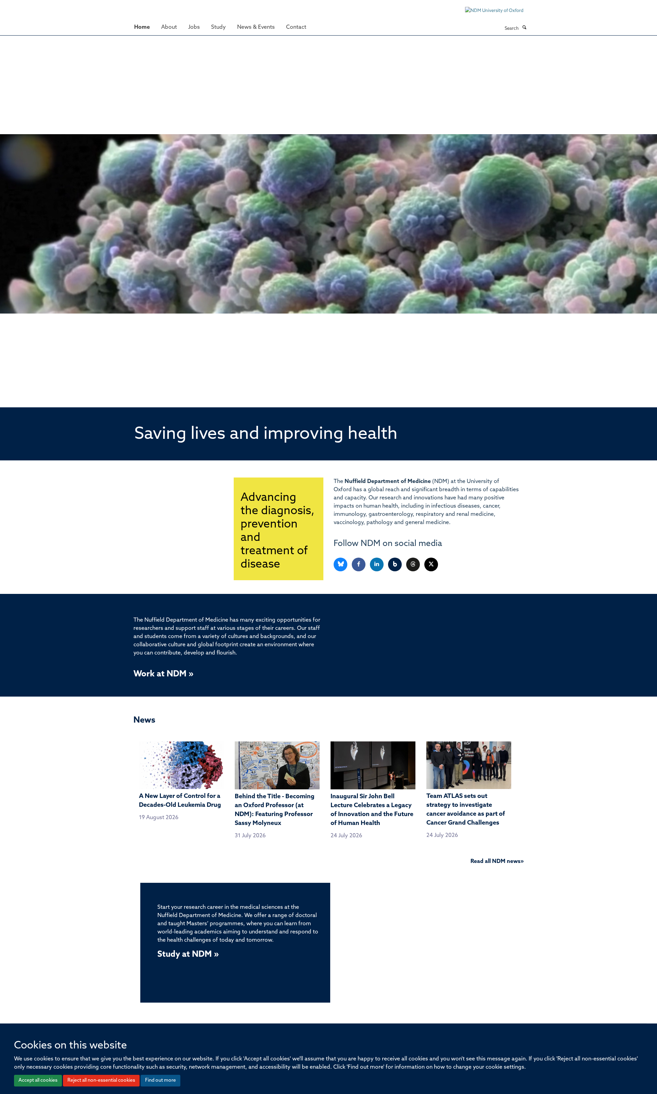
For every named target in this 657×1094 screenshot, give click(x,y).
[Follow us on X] (431, 564)
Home (142, 27)
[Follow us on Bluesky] (341, 564)
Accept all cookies (37, 1080)
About (169, 27)
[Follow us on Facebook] (359, 564)
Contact (296, 27)
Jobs (194, 27)
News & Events (256, 27)
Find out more (160, 1080)
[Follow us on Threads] (413, 564)
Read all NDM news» (497, 861)
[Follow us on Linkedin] (377, 564)
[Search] (524, 28)
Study (218, 27)
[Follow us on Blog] (395, 564)
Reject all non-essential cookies (101, 1080)
